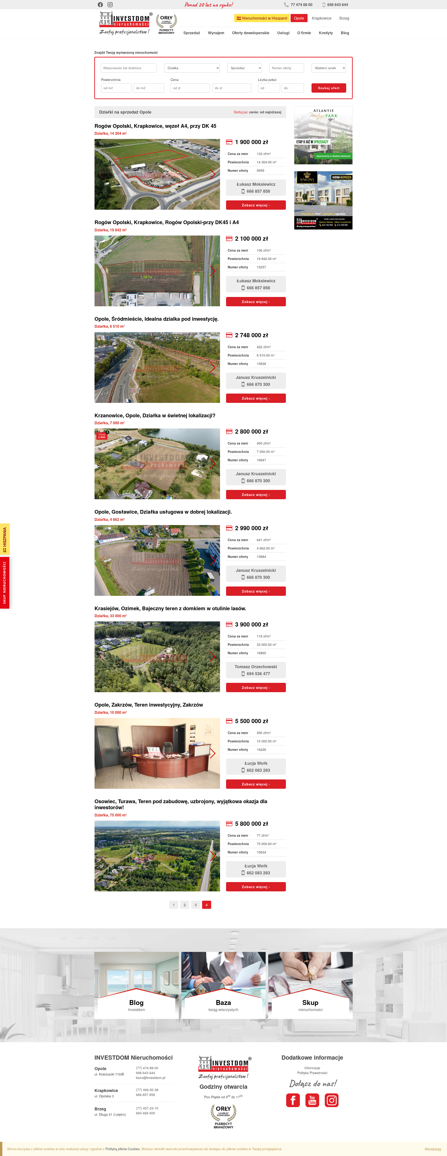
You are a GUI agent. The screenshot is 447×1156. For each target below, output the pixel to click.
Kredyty (326, 32)
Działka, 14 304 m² (111, 133)
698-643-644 (145, 1072)
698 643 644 (337, 4)
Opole (299, 18)
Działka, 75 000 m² (111, 815)
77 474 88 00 (301, 4)
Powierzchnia (111, 79)
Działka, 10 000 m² (111, 712)
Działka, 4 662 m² (110, 519)
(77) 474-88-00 (147, 1067)
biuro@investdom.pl (150, 1077)
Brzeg (344, 18)
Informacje (312, 1067)
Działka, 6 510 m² (110, 326)
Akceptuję (433, 1149)
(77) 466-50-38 (147, 1089)
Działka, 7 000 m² (110, 423)
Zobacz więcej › (256, 205)
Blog (345, 32)
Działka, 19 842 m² (111, 230)
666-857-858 (145, 1094)
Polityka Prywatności (312, 1072)
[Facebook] (100, 4)
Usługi (283, 32)
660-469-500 (145, 1113)
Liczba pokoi (267, 79)
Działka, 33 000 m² (111, 615)
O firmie (304, 32)
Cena (175, 79)
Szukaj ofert (329, 88)
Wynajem (216, 32)
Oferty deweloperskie (250, 32)
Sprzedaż (191, 32)
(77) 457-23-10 (147, 1108)
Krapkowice (322, 18)
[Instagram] (110, 4)
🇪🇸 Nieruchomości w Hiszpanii (262, 18)
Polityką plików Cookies (122, 1148)
